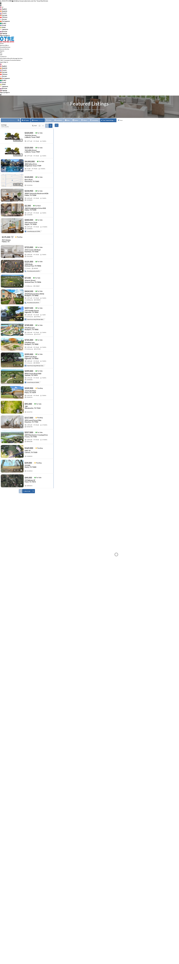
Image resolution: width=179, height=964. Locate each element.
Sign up (2, 35)
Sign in (7, 35)
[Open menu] (0, 95)
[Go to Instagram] (0, 5)
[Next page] (50, 126)
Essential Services (5, 47)
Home (2, 43)
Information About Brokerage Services (11, 58)
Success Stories (4, 49)
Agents (2, 51)
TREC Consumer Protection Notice (10, 60)
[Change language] (1, 7)
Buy (1, 53)
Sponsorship (3, 45)
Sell (1, 54)
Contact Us (3, 56)
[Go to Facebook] (0, 3)
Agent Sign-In (4, 62)
